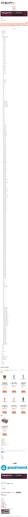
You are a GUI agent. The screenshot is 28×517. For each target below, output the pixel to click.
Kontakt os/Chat (25, 24)
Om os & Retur (5, 24)
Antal (3, 410)
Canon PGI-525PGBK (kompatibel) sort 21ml (23, 406)
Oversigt (2, 443)
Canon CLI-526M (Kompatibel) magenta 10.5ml (4, 406)
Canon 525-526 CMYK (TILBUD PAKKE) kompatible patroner (5, 383)
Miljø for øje (2, 441)
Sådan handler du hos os (13, 24)
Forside (1, 24)
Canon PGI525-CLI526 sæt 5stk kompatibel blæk (5, 427)
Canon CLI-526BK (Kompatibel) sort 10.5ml (14, 383)
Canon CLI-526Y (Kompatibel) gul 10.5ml (14, 406)
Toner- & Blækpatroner (3, 445)
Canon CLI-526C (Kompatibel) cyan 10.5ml (23, 383)
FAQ (8, 24)
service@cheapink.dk (4, 507)
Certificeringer (2, 444)
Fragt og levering (3, 440)
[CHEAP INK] (9, 3)
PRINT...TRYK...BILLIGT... (19, 24)
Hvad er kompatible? (3, 442)
